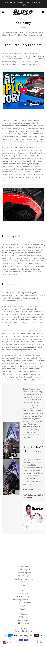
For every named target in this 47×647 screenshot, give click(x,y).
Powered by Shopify (23, 631)
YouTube (25, 623)
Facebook (24, 614)
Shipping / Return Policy (23, 600)
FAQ (23, 582)
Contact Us (23, 590)
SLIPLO (27, 628)
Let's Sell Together (23, 566)
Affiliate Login (23, 576)
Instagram (24, 620)
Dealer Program (23, 569)
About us (23, 609)
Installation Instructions (24, 579)
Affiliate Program (23, 573)
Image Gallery (24, 593)
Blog (23, 585)
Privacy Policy (23, 606)
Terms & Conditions (23, 596)
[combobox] (8, 642)
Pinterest (25, 617)
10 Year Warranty (23, 603)
